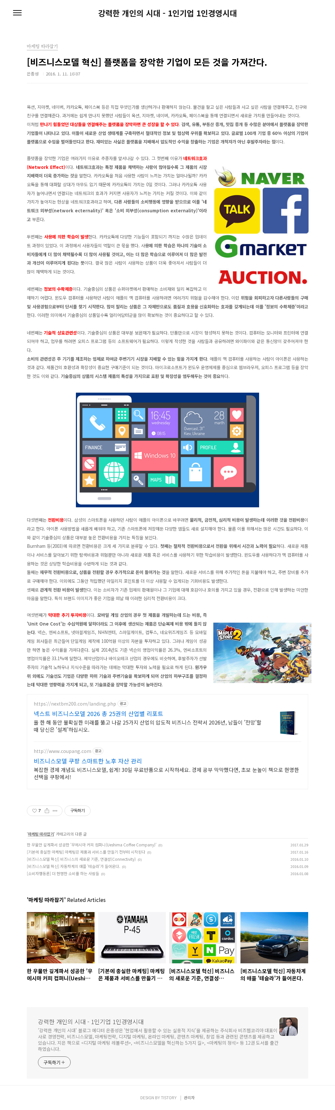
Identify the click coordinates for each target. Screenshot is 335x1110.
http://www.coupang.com (62, 751)
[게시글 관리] (55, 811)
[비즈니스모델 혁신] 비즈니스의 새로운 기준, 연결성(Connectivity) (81, 859)
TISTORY (169, 1097)
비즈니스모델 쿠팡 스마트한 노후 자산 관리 (88, 761)
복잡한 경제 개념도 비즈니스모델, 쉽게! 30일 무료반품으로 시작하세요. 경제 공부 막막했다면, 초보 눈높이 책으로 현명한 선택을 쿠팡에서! (166, 773)
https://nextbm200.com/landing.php (75, 704)
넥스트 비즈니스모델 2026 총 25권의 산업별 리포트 (98, 713)
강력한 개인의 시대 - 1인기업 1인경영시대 (167, 13)
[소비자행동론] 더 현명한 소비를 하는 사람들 (63, 873)
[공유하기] (47, 811)
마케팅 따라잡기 (41, 834)
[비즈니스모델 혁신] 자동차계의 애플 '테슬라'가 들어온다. (73, 866)
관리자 (189, 1097)
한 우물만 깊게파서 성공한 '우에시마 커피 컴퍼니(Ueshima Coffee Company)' (91, 844)
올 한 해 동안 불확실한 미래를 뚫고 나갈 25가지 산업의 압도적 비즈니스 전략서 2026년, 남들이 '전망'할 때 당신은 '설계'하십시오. (147, 725)
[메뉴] (17, 13)
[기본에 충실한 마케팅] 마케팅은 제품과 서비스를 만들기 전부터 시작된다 (86, 852)
